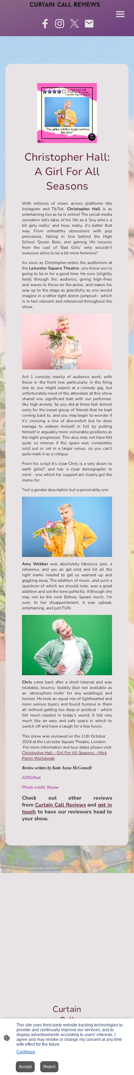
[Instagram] (59, 23)
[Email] (89, 23)
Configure (25, 1051)
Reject (49, 1066)
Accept (25, 1066)
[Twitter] (74, 23)
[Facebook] (44, 23)
